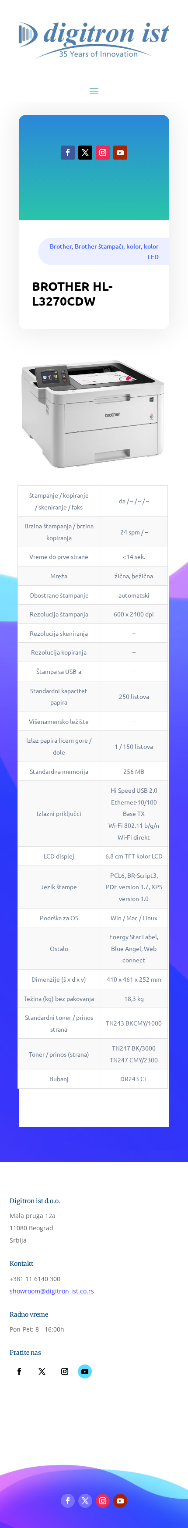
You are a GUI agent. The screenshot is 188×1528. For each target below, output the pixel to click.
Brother (61, 246)
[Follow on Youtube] (120, 153)
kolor (133, 246)
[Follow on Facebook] (68, 153)
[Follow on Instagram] (103, 153)
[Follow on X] (85, 153)
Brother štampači (99, 246)
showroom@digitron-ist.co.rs (52, 1291)
